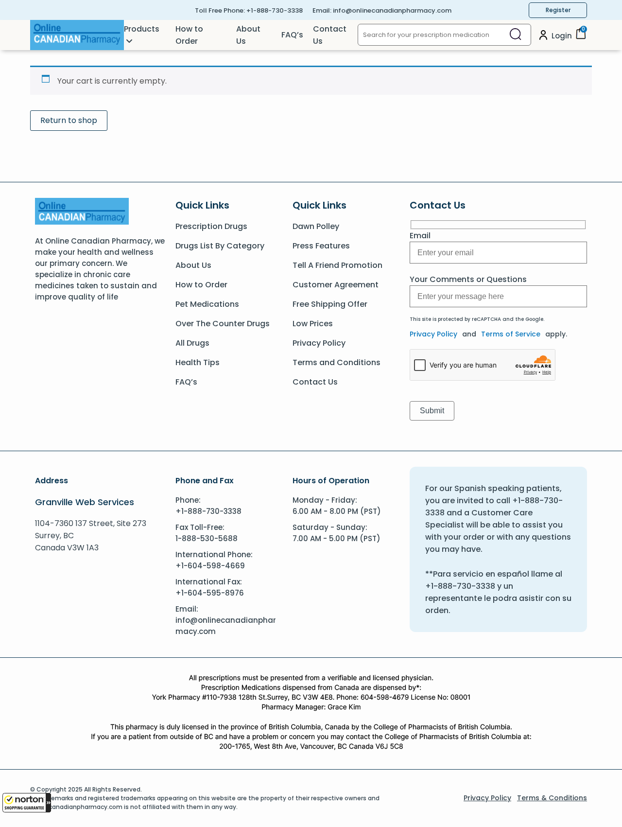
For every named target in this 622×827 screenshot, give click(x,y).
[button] (26, 802)
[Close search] (515, 34)
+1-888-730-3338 (274, 10)
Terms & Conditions (552, 798)
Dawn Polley (316, 226)
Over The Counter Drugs (222, 323)
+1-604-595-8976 (209, 593)
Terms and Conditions (336, 362)
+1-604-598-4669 (210, 566)
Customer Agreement (336, 284)
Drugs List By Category (219, 245)
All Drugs (192, 343)
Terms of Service (510, 334)
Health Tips (197, 362)
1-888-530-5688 (206, 538)
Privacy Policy (319, 343)
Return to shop (68, 120)
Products (141, 29)
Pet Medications (207, 304)
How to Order (189, 35)
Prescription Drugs (211, 226)
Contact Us (329, 35)
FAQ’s (292, 34)
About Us (248, 35)
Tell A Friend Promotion (337, 265)
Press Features (321, 245)
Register (558, 10)
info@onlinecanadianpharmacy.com (392, 10)
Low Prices (313, 323)
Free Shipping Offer (330, 304)
